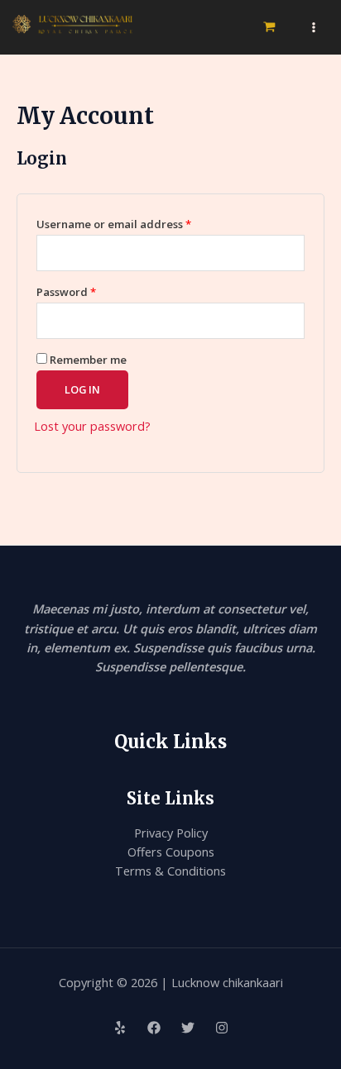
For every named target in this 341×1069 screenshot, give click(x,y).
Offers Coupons (170, 851)
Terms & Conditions (170, 870)
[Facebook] (154, 1027)
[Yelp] (120, 1027)
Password (90, 290)
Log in (82, 389)
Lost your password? (92, 426)
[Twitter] (188, 1027)
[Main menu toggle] (314, 27)
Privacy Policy (171, 832)
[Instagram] (221, 1027)
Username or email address (138, 222)
